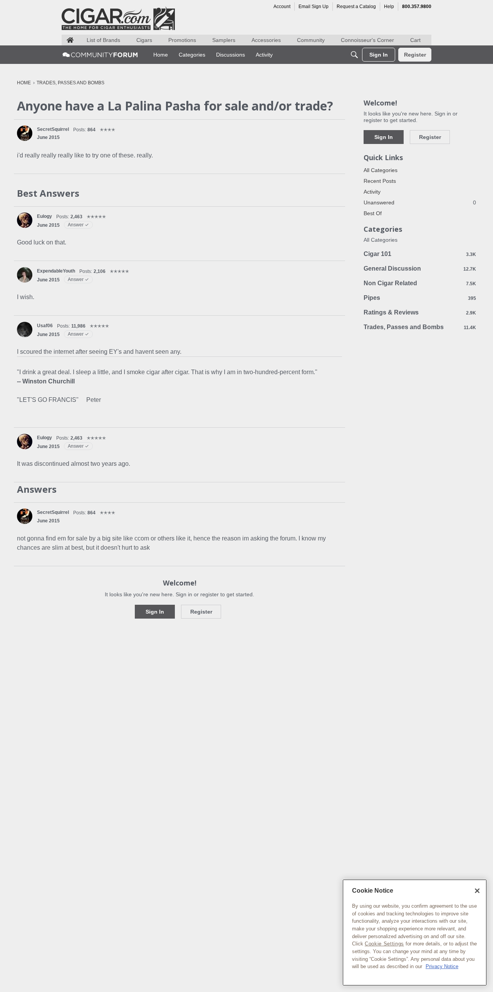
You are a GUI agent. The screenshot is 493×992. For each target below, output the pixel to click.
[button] (24, 133)
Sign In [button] (155, 612)
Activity (372, 192)
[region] (414, 932)
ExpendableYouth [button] (56, 271)
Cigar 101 (420, 254)
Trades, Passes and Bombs (420, 327)
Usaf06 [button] (45, 325)
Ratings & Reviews (420, 312)
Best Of (373, 213)
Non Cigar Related (420, 283)
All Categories (380, 170)
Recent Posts (380, 181)
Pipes (420, 297)
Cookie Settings (384, 944)
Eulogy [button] (44, 216)
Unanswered (420, 202)
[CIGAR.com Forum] (100, 55)
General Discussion (420, 268)
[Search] (354, 55)
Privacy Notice (442, 966)
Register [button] (201, 612)
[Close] (477, 890)
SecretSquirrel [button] (53, 129)
